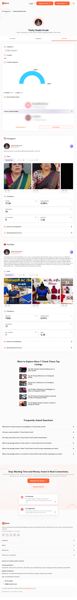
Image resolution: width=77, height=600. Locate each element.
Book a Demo (61, 3)
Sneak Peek (37, 487)
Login (31, 3)
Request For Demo (37, 481)
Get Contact (56, 127)
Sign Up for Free (44, 3)
